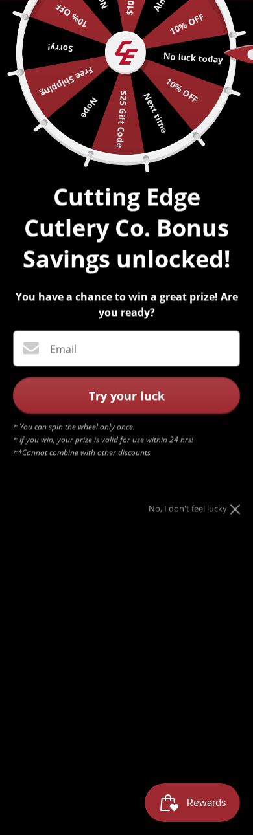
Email (63, 349)
